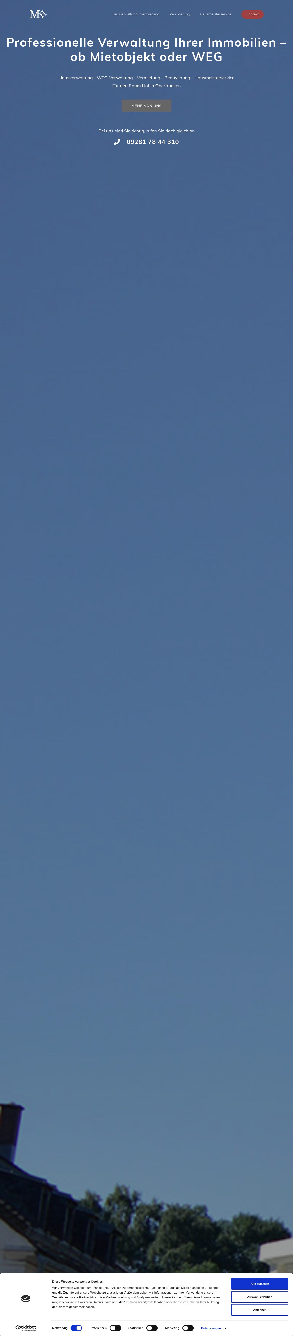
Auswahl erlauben (259, 1297)
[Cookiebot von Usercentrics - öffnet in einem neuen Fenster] (25, 1328)
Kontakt (252, 14)
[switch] (115, 1328)
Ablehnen (259, 1310)
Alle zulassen (260, 1283)
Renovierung (179, 14)
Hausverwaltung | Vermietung (135, 14)
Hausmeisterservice (215, 14)
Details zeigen (211, 1328)
